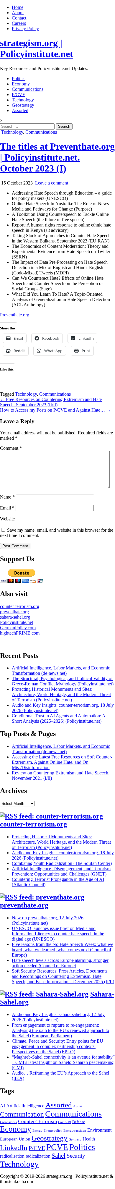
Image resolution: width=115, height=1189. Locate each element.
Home (17, 7)
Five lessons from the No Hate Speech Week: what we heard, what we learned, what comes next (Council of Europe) (62, 949)
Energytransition (74, 1130)
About (18, 12)
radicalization (38, 1156)
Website (7, 518)
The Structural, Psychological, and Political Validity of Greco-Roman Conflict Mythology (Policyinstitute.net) (63, 681)
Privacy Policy (25, 28)
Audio (77, 1106)
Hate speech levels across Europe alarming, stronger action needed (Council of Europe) (60, 963)
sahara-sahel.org (15, 616)
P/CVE (18, 94)
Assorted (20, 110)
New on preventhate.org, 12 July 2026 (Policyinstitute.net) (47, 920)
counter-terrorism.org (19, 606)
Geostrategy (23, 105)
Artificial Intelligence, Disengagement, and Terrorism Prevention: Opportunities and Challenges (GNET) (61, 871)
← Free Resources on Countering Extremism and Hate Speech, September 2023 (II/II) (51, 402)
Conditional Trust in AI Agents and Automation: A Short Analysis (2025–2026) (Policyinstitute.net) (59, 718)
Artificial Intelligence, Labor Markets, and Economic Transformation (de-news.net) (61, 670)
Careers (19, 23)
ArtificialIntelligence (25, 1105)
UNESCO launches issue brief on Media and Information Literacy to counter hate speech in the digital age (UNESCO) (58, 934)
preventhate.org (14, 611)
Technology (23, 99)
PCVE (57, 1147)
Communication (22, 1114)
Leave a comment (51, 182)
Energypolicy (53, 1130)
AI (2, 1105)
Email (7, 507)
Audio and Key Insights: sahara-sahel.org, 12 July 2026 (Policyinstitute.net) (58, 1017)
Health (89, 1138)
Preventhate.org (14, 314)
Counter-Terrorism (37, 1121)
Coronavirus (8, 1122)
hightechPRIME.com (20, 632)
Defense (78, 1122)
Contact (19, 17)
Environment (99, 1130)
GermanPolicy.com (18, 627)
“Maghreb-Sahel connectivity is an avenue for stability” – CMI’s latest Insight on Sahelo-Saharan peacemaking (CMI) (63, 1062)
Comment (11, 448)
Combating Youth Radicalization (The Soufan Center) (62, 863)
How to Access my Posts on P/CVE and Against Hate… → (55, 409)
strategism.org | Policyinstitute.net (36, 48)
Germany (75, 1139)
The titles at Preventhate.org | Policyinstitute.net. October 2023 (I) (57, 157)
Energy (37, 1130)
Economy (21, 83)
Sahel (58, 1155)
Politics (18, 78)
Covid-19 (64, 1122)
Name (7, 496)
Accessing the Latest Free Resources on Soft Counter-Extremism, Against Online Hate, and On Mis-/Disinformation (62, 762)
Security (76, 1156)
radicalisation (12, 1156)
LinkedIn (13, 1147)
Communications (27, 89)
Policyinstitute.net (16, 622)
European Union (15, 1139)
